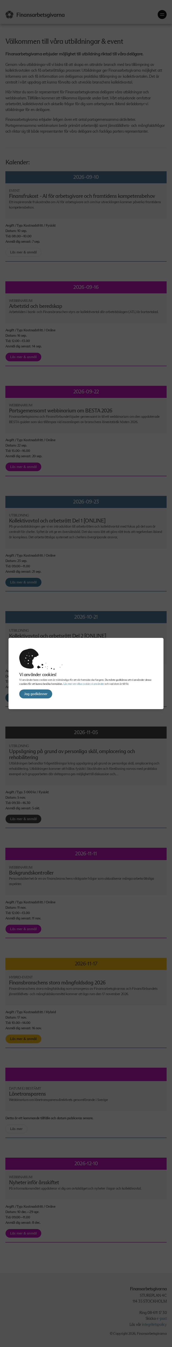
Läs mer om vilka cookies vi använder (83, 683)
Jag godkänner (35, 694)
